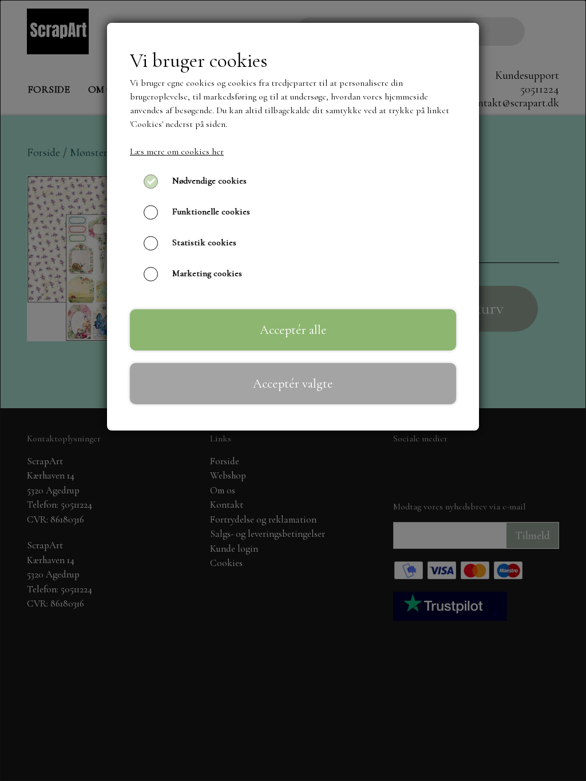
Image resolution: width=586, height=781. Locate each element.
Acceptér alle (293, 329)
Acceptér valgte (293, 383)
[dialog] (293, 390)
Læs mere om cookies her (177, 151)
